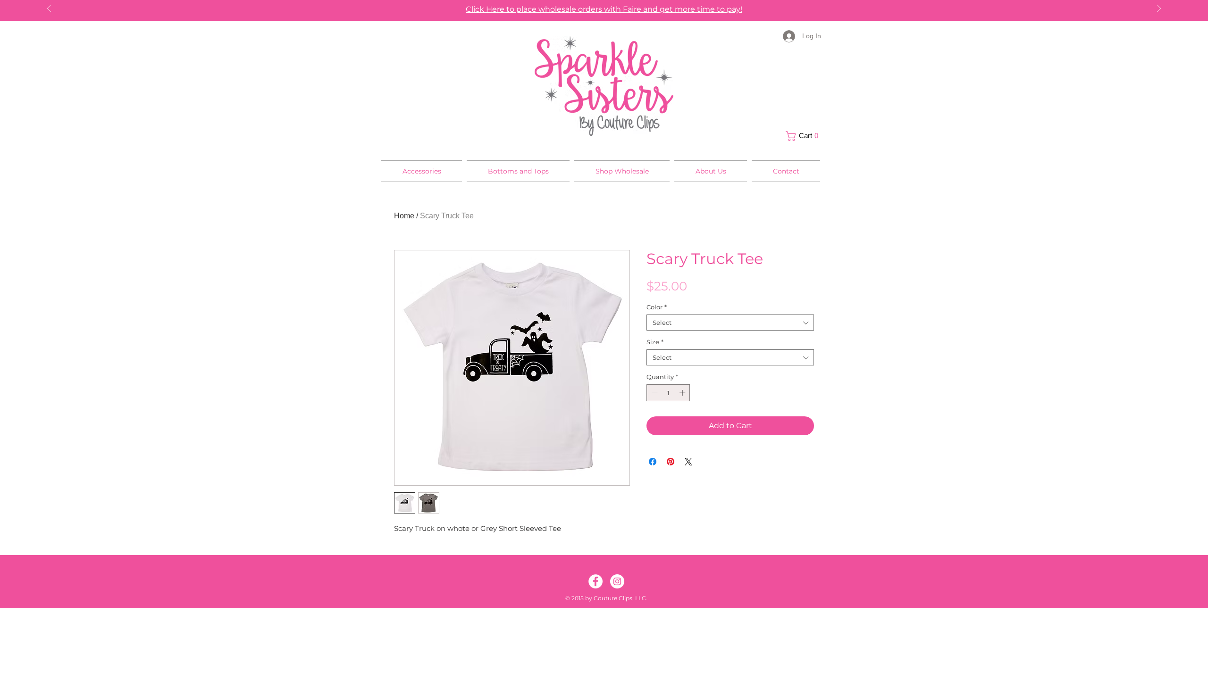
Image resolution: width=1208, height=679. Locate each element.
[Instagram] (617, 581)
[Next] (1159, 9)
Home (404, 216)
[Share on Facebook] (652, 461)
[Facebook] (595, 581)
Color (656, 307)
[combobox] (730, 323)
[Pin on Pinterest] (670, 461)
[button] (804, 136)
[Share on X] (688, 461)
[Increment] (683, 393)
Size (654, 342)
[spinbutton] (668, 393)
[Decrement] (653, 393)
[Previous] (49, 9)
